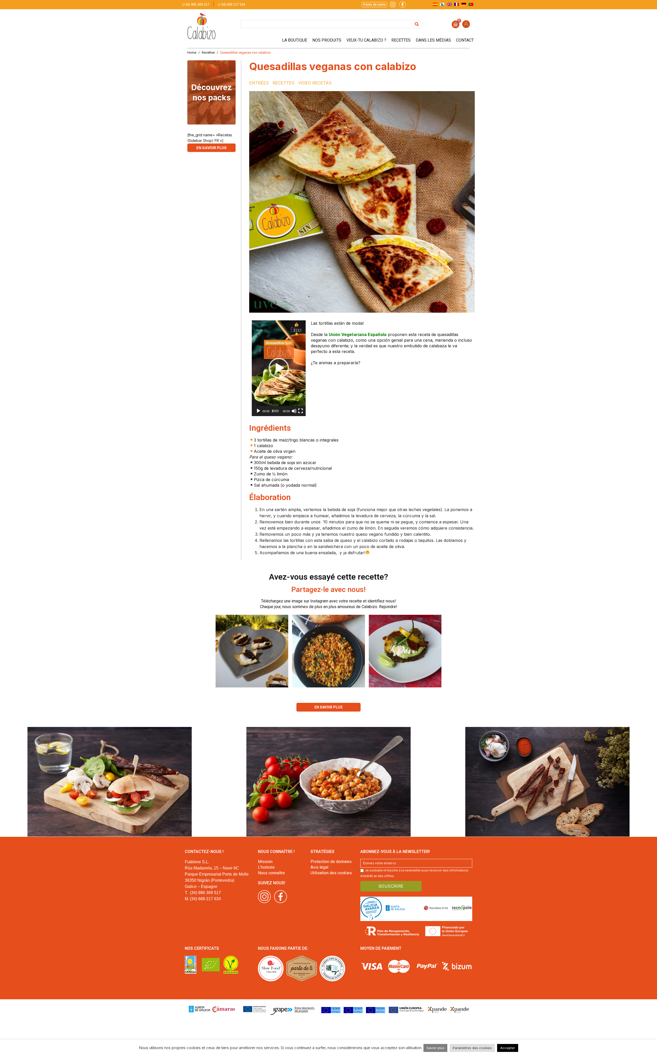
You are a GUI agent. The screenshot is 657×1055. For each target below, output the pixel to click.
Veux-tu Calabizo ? (366, 40)
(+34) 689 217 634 (231, 4)
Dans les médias (433, 40)
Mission (265, 861)
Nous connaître (271, 872)
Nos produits (326, 40)
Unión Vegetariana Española (358, 334)
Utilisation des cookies (331, 872)
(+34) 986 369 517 (195, 4)
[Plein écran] (300, 411)
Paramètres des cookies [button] (472, 1048)
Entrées (259, 82)
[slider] (275, 411)
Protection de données (331, 861)
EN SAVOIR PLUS (211, 148)
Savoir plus (435, 1048)
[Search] (417, 24)
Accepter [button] (507, 1048)
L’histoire (266, 867)
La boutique (294, 40)
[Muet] (294, 411)
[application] (279, 368)
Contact (465, 40)
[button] (278, 368)
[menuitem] (435, 4)
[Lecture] (258, 411)
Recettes (401, 40)
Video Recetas (315, 82)
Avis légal (319, 867)
